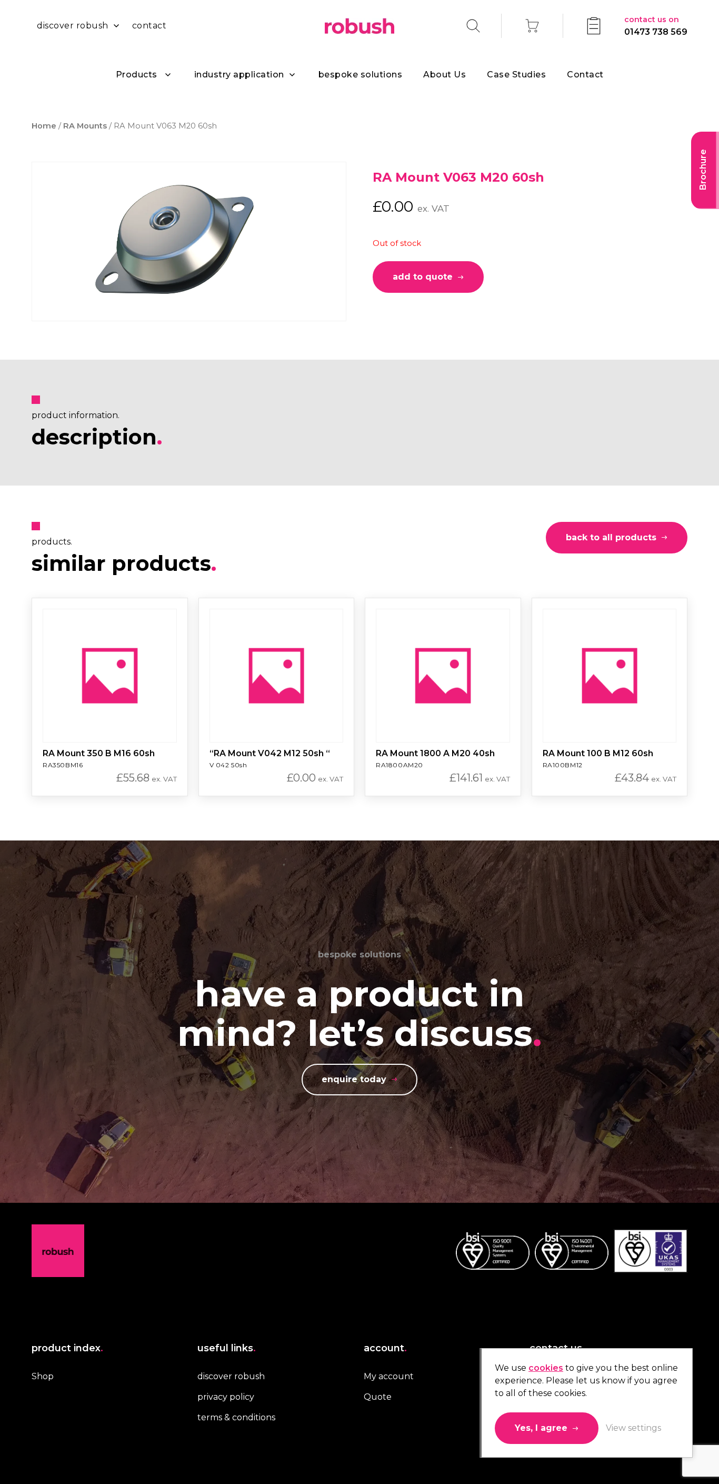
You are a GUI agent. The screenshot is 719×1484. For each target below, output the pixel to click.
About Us (444, 75)
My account (389, 1376)
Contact (585, 75)
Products (136, 75)
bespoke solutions (360, 75)
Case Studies (516, 75)
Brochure (703, 169)
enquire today (354, 1079)
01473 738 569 (655, 26)
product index (67, 1348)
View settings (633, 1428)
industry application (239, 75)
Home (44, 126)
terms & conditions (236, 1417)
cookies (545, 1368)
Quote (378, 1397)
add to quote (423, 277)
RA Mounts (85, 126)
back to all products (611, 537)
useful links (226, 1348)
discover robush (72, 26)
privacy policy (225, 1397)
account (385, 1348)
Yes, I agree (541, 1428)
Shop (43, 1376)
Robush (359, 26)
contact (149, 26)
